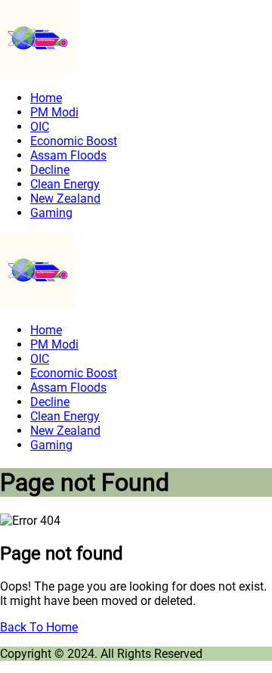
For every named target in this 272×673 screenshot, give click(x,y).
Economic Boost (73, 141)
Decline (50, 170)
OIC (39, 126)
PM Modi (54, 112)
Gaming (51, 213)
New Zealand (65, 198)
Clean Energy (65, 184)
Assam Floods (68, 155)
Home (46, 98)
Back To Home (39, 627)
